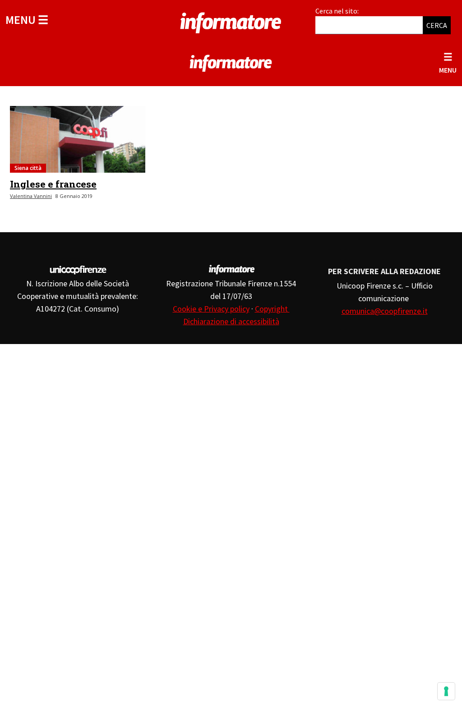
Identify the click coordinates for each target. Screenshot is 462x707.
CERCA (436, 25)
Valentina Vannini (31, 196)
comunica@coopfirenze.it (385, 311)
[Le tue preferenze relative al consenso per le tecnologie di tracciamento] (446, 691)
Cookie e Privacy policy (211, 308)
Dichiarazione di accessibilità (231, 321)
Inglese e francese (53, 184)
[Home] (231, 21)
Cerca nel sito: (337, 10)
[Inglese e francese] (77, 139)
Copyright (272, 308)
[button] (26, 19)
